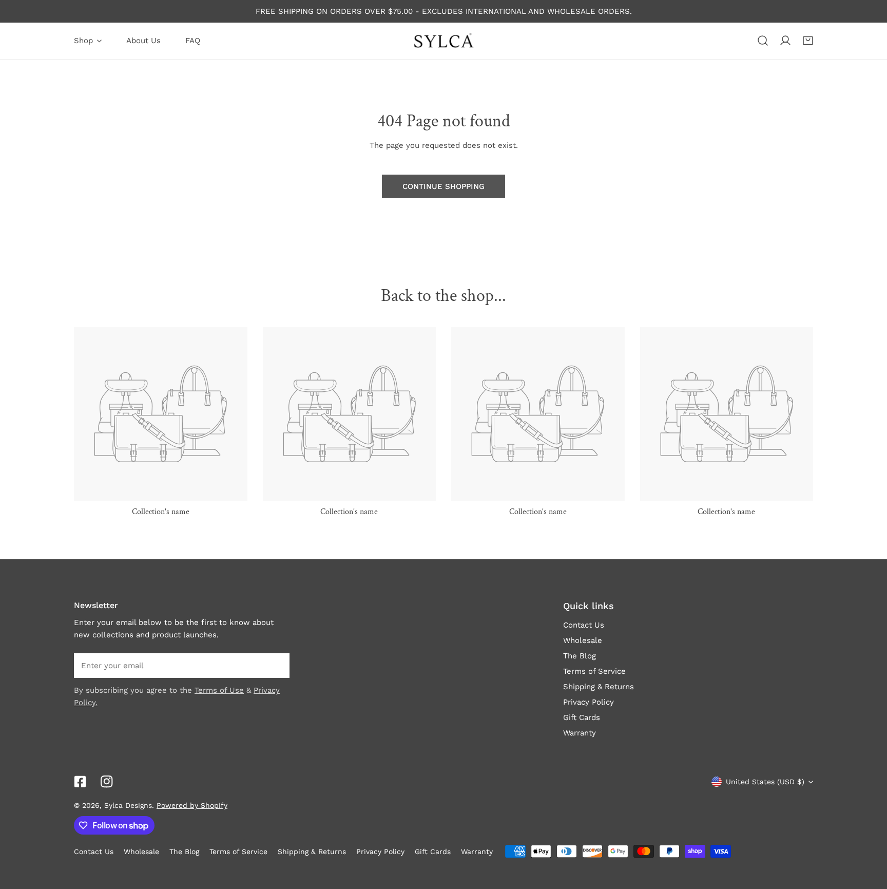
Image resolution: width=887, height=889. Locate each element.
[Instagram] (106, 781)
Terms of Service (594, 671)
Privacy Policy (588, 702)
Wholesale (582, 640)
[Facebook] (80, 781)
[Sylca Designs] (443, 41)
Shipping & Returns (598, 686)
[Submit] (276, 665)
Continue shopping (443, 186)
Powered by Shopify (192, 805)
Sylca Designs (128, 805)
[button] (808, 40)
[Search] (762, 40)
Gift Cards (581, 717)
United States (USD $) (765, 782)
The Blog (579, 655)
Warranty (579, 732)
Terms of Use (219, 690)
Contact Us (583, 625)
